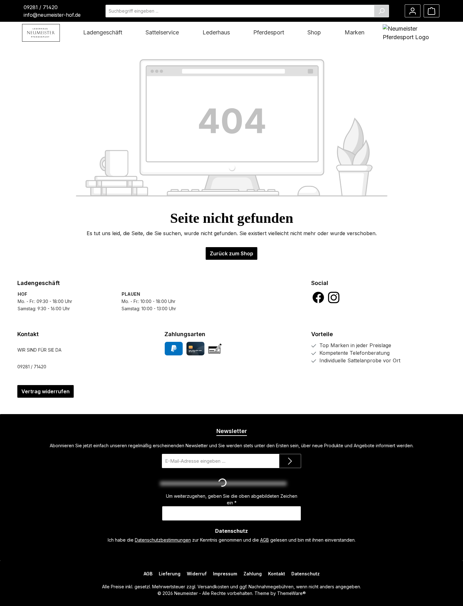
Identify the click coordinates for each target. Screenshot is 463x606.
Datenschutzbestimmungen (163, 540)
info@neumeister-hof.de (52, 15)
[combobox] (240, 11)
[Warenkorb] (431, 10)
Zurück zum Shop (231, 253)
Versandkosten (213, 586)
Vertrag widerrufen (45, 391)
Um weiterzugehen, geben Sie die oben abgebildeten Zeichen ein (231, 499)
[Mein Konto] (412, 10)
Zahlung (252, 573)
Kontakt (276, 573)
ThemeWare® (291, 593)
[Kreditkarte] (195, 349)
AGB (264, 540)
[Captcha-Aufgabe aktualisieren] (293, 483)
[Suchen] (381, 11)
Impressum (225, 573)
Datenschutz (305, 573)
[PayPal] (173, 349)
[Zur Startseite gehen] (41, 33)
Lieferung (169, 573)
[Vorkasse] (215, 349)
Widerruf (197, 573)
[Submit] (290, 461)
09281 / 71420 (41, 7)
